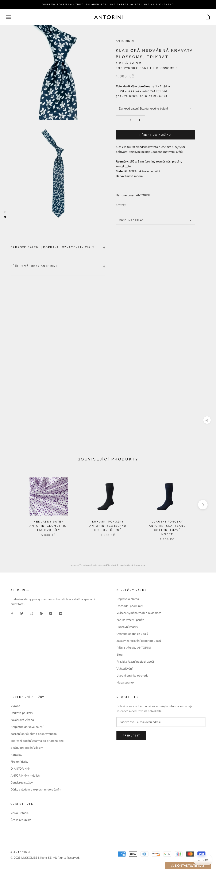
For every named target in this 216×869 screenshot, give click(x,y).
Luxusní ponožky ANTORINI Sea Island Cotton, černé (108, 526)
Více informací (132, 220)
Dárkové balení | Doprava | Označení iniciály (53, 247)
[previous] (13, 504)
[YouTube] (50, 613)
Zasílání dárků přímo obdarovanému (34, 734)
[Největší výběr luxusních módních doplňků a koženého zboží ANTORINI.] (108, 17)
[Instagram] (31, 613)
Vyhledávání (124, 669)
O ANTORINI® (20, 769)
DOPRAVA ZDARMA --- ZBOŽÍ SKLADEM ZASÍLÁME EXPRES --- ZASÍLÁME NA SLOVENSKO (108, 4)
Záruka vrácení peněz (130, 620)
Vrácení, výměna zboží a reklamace (138, 613)
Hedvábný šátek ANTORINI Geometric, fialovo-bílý (49, 526)
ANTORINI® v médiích (25, 776)
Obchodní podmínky (129, 606)
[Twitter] (21, 613)
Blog (119, 655)
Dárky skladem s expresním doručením (36, 790)
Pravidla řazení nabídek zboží (135, 662)
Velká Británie (19, 813)
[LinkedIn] (60, 613)
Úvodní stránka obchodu (132, 676)
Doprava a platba (127, 599)
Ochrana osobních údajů (132, 634)
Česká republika (21, 820)
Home (74, 565)
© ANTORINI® (21, 852)
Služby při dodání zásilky (27, 748)
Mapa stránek (125, 683)
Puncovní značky (127, 627)
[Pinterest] (41, 613)
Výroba (15, 706)
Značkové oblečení (92, 565)
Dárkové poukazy (22, 713)
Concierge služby (22, 783)
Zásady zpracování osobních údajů (138, 641)
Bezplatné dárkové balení (27, 727)
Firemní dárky (19, 762)
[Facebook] (12, 613)
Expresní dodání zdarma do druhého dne (37, 741)
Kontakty (16, 755)
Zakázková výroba (22, 720)
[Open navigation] (8, 17)
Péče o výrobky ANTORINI (34, 266)
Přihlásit (131, 735)
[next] (203, 504)
